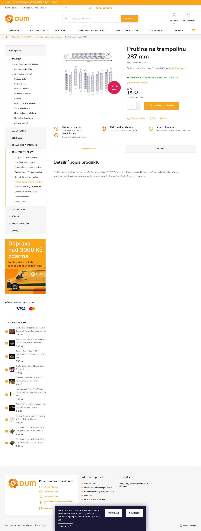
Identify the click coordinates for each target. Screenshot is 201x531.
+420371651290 (50, 491)
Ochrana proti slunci (23, 74)
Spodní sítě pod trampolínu (26, 177)
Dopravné (88, 495)
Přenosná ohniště (21, 89)
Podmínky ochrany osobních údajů (99, 491)
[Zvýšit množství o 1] (138, 104)
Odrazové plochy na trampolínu (28, 167)
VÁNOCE (15, 216)
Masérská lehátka (22, 196)
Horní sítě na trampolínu (25, 162)
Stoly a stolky (20, 84)
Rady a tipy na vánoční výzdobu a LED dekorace (136, 485)
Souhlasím (134, 512)
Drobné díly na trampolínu (26, 191)
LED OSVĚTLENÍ (19, 131)
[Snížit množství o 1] (138, 107)
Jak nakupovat (10, 8)
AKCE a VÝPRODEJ (20, 223)
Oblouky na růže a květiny (25, 103)
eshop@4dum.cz (50, 487)
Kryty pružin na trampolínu (26, 157)
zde (59, 519)
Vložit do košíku (164, 105)
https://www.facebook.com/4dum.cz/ (58, 502)
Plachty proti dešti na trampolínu (28, 172)
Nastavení (65, 526)
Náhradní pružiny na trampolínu (29, 182)
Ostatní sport (20, 201)
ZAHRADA (16, 59)
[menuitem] (15, 30)
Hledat (129, 18)
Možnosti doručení (139, 82)
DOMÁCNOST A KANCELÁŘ (24, 145)
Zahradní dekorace (22, 108)
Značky (15, 230)
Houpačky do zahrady (23, 118)
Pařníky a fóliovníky (22, 93)
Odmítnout (113, 512)
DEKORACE (17, 138)
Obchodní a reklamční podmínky (33, 8)
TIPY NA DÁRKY (19, 209)
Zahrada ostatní (21, 123)
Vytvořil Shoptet (189, 525)
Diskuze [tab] (160, 149)
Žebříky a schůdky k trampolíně (28, 186)
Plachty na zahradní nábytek (26, 64)
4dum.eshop (48, 508)
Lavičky (17, 98)
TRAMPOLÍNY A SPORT (23, 152)
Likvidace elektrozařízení (94, 499)
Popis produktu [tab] (89, 149)
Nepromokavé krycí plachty (25, 113)
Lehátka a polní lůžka (23, 69)
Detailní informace (177, 68)
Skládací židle (20, 79)
